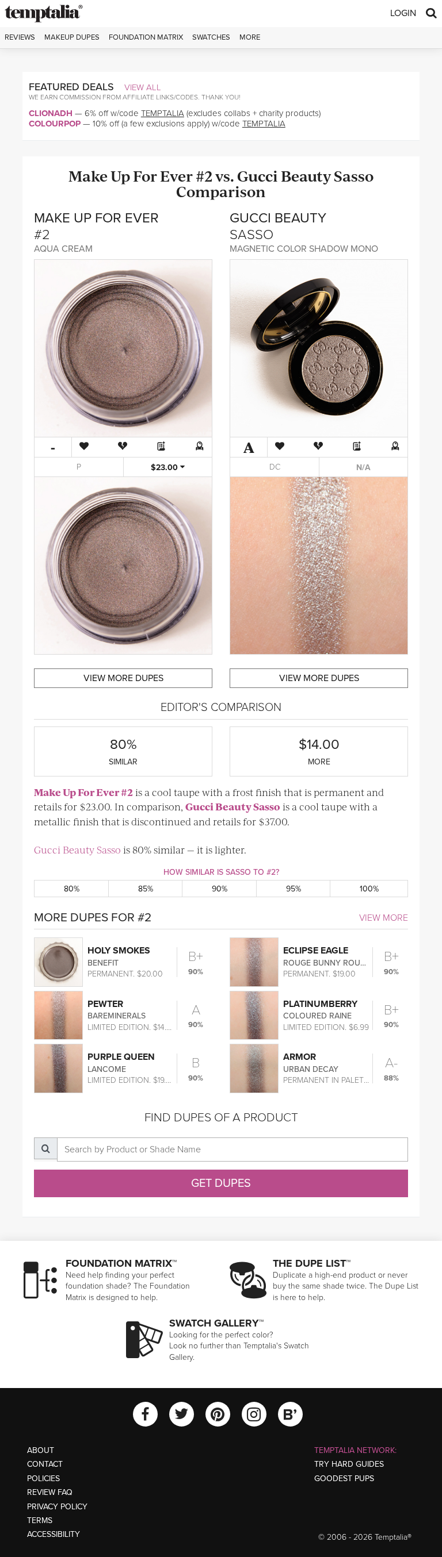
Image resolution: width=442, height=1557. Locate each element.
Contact (45, 1464)
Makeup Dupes (72, 37)
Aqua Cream (63, 249)
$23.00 (165, 467)
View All (142, 87)
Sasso (354, 176)
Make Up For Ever (130, 176)
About (40, 1450)
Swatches (211, 37)
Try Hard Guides (349, 1464)
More (249, 37)
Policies (43, 1478)
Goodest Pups (344, 1478)
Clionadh (51, 113)
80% (71, 889)
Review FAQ (50, 1492)
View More (383, 918)
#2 (204, 176)
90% (219, 889)
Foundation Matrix (146, 37)
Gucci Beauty (284, 176)
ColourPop (55, 123)
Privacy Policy (57, 1507)
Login (403, 13)
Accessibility (53, 1534)
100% (369, 889)
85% (145, 889)
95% (293, 889)
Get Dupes (221, 1183)
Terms (39, 1520)
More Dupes (123, 678)
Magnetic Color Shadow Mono (304, 249)
